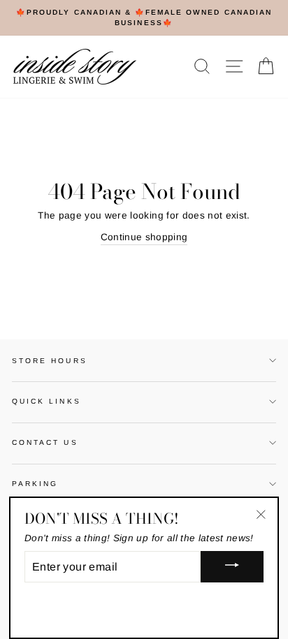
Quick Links (46, 401)
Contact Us (45, 442)
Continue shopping (144, 237)
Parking (35, 483)
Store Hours (49, 361)
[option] (144, 18)
